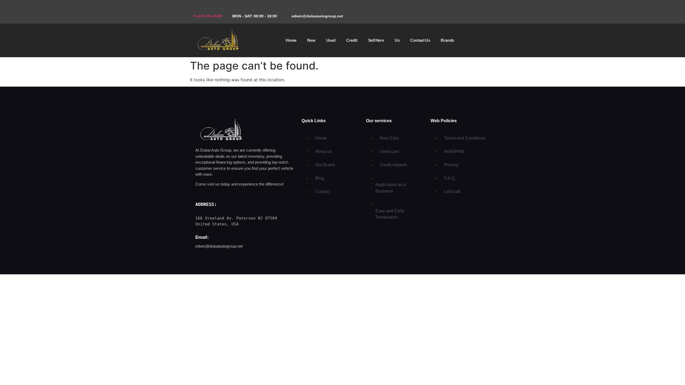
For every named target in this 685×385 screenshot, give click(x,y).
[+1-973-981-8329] (195, 8)
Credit (351, 40)
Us (397, 40)
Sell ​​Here (376, 40)
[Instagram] (485, 12)
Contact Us (420, 40)
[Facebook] (469, 12)
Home (291, 40)
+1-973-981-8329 (207, 16)
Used (331, 40)
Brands (447, 40)
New (311, 40)
